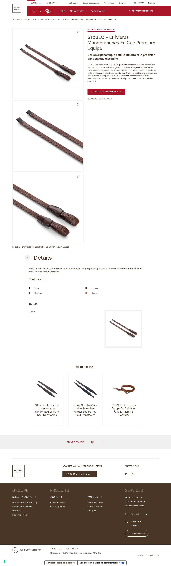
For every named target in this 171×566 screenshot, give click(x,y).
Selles (62, 11)
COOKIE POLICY (72, 549)
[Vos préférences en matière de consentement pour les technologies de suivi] (4, 561)
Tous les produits (58, 507)
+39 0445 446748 (135, 521)
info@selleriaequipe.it (137, 533)
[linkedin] (126, 474)
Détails (43, 258)
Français (151, 3)
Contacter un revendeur (106, 92)
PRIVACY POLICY (56, 549)
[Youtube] (132, 474)
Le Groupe (73, 3)
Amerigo (51, 3)
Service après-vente (134, 506)
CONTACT (134, 514)
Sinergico (92, 511)
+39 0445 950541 (135, 525)
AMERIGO (93, 497)
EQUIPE (54, 497)
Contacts (140, 3)
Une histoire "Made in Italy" (25, 502)
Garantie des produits (135, 502)
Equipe (34, 3)
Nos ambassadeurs (90, 3)
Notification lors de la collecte (61, 562)
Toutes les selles (58, 502)
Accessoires (98, 11)
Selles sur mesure (133, 497)
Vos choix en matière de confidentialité (99, 562)
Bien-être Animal (20, 515)
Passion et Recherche (22, 507)
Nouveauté (76, 11)
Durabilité (17, 511)
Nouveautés (109, 3)
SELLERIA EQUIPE (22, 497)
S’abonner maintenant (79, 474)
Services (122, 3)
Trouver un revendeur (142, 11)
